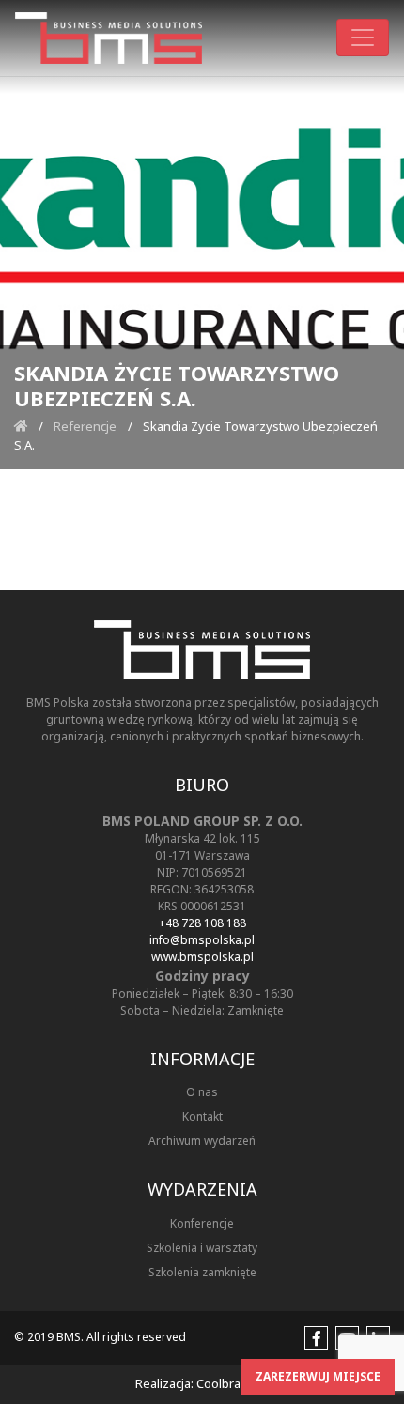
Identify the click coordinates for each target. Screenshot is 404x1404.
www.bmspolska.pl (202, 957)
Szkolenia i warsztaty (202, 1248)
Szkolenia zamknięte (202, 1272)
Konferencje (202, 1223)
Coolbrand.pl (232, 1383)
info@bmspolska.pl (202, 940)
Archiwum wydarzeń (202, 1141)
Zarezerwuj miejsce (318, 1376)
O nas (202, 1092)
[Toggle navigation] (362, 37)
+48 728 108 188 (202, 923)
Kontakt (202, 1116)
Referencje (85, 426)
